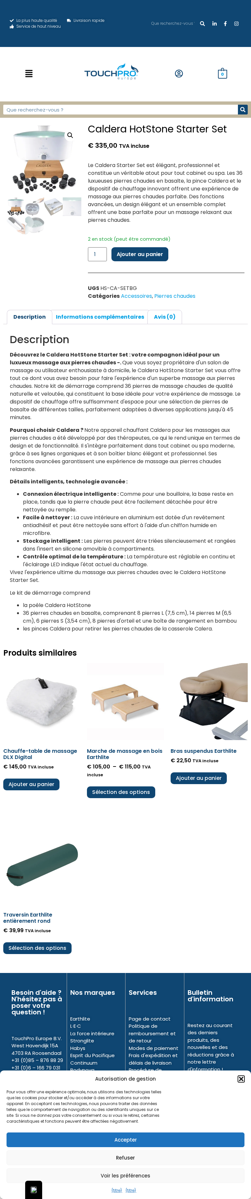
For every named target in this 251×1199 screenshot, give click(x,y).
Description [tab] (29, 317)
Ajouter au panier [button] (31, 784)
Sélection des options (121, 792)
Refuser (125, 1157)
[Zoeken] (202, 23)
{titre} (116, 1190)
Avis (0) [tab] (165, 317)
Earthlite (80, 1018)
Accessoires (136, 296)
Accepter (125, 1139)
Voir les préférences (125, 1175)
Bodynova (82, 1070)
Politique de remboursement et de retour (152, 1033)
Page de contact (150, 1018)
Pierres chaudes (174, 296)
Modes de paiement (153, 1048)
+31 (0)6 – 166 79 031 (35, 1067)
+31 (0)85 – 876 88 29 (37, 1060)
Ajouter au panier (140, 254)
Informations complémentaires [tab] (100, 317)
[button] (241, 1079)
